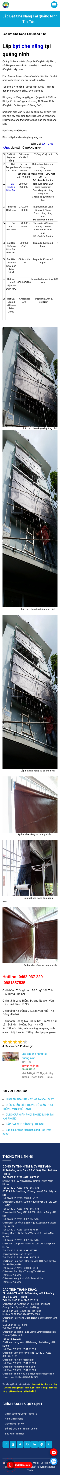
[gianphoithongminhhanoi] (49, 1444)
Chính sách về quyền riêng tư (21, 1413)
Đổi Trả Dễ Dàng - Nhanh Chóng (21, 1428)
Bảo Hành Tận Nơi (14, 1433)
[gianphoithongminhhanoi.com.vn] (5, 1444)
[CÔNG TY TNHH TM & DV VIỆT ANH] (5, 4)
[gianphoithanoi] (20, 1444)
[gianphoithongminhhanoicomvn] (34, 1444)
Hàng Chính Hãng (14, 1418)
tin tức (28, 22)
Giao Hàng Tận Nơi (14, 1423)
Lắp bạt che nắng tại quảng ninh (24, 34)
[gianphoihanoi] (41, 1444)
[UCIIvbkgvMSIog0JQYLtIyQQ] (13, 1444)
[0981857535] (54, 1461)
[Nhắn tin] (54, 1452)
